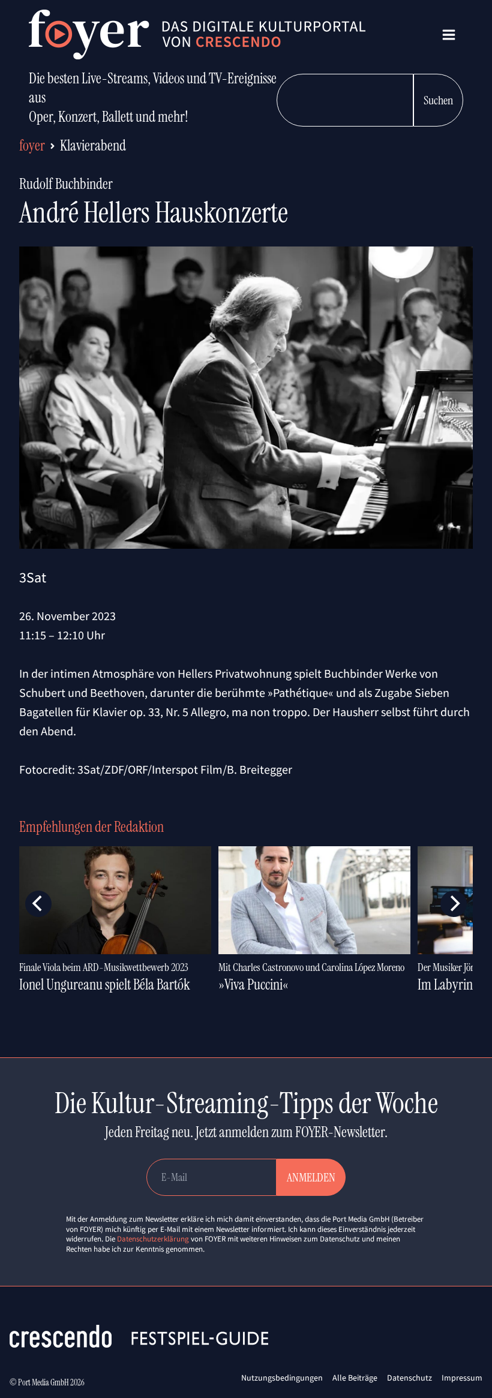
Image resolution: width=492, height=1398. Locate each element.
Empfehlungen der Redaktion (91, 826)
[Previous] (38, 904)
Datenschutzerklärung (153, 1239)
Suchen (438, 100)
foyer (32, 145)
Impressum (462, 1377)
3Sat (32, 577)
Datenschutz (409, 1377)
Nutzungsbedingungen (282, 1377)
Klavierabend (93, 145)
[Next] (453, 904)
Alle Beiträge (354, 1377)
